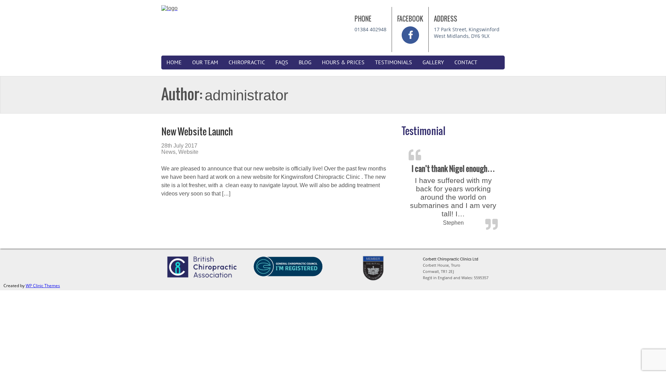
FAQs (281, 62)
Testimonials (393, 62)
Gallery (433, 62)
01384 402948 (370, 29)
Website (188, 152)
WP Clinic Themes (43, 286)
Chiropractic (247, 62)
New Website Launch (197, 131)
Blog (305, 62)
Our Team (205, 62)
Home (174, 62)
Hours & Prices (343, 62)
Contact (465, 62)
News (168, 152)
